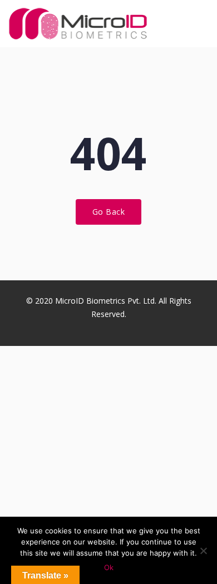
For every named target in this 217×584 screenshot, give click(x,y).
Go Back (108, 211)
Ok (109, 567)
